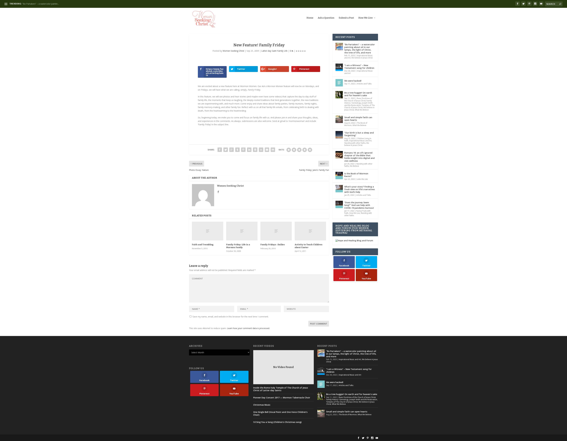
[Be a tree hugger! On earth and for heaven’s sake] (339, 94)
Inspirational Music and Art (358, 72)
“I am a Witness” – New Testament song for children (359, 66)
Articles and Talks (364, 83)
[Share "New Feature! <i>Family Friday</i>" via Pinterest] (243, 150)
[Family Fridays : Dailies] (276, 231)
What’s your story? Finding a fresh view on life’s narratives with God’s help (359, 189)
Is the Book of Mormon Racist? (356, 175)
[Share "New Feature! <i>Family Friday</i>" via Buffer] (255, 150)
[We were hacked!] (339, 82)
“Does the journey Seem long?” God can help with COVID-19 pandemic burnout (359, 205)
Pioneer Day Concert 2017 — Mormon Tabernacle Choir (281, 397)
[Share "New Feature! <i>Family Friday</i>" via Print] (273, 150)
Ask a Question (326, 18)
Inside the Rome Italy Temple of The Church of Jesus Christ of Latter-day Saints (280, 389)
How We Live (365, 18)
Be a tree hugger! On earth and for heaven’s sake (358, 94)
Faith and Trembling (203, 244)
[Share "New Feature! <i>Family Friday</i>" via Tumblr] (237, 150)
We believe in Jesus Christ (362, 57)
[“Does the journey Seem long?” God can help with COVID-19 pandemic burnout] (339, 204)
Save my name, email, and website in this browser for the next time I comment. (231, 316)
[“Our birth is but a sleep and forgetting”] (339, 134)
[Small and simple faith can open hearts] (339, 119)
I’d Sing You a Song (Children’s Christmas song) (277, 422)
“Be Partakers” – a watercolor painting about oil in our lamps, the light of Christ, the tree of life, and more (359, 48)
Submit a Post (346, 18)
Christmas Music (261, 405)
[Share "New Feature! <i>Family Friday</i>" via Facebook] (220, 150)
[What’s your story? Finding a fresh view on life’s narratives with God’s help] (339, 188)
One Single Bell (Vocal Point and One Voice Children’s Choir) (280, 413)
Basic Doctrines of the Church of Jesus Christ (358, 99)
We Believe (354, 166)
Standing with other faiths (354, 143)
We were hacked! (352, 80)
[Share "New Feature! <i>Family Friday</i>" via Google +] (231, 150)
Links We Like (362, 179)
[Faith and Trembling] (207, 231)
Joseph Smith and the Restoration (358, 104)
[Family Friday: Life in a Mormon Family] (242, 231)
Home (310, 18)
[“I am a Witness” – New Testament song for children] (339, 67)
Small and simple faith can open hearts (358, 118)
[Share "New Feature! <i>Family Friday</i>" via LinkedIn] (249, 150)
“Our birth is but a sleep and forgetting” (359, 134)
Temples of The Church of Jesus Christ (359, 106)
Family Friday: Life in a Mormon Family (238, 246)
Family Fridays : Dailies (272, 244)
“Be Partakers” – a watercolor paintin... (40, 3)
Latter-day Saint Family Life (274, 50)
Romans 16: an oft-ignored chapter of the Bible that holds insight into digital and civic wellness (359, 156)
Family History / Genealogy (358, 101)
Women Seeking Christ (233, 50)
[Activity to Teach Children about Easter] (310, 231)
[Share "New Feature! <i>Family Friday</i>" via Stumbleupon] (261, 150)
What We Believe (362, 110)
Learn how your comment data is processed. (248, 328)
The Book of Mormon (348, 414)
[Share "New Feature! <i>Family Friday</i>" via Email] (267, 150)
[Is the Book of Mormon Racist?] (339, 175)
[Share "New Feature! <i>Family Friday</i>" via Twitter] (226, 150)
